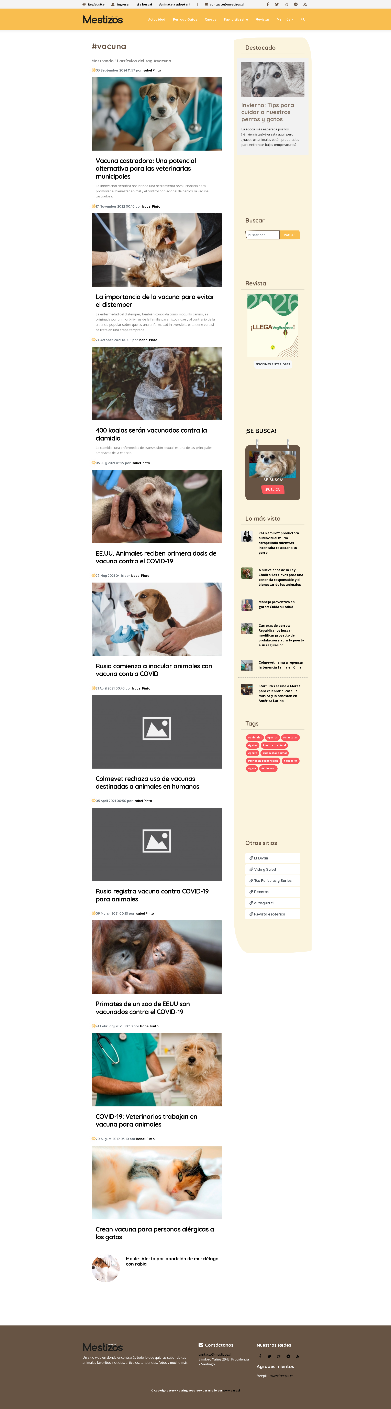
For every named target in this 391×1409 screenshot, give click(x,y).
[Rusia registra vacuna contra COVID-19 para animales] (157, 845)
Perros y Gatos (185, 19)
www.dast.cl (231, 1390)
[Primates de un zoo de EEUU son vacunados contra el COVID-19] (157, 957)
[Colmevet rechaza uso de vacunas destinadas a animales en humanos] (157, 732)
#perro (252, 753)
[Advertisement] (272, 183)
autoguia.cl (263, 903)
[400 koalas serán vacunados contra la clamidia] (157, 384)
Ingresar (123, 4)
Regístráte (95, 4)
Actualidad (156, 19)
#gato (252, 768)
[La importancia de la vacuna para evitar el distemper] (157, 250)
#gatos (252, 745)
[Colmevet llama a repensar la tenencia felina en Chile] (247, 665)
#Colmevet (268, 768)
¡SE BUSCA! (260, 430)
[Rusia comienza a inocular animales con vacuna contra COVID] (157, 620)
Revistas (262, 19)
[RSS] (305, 4)
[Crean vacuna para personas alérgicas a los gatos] (157, 1183)
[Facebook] (267, 4)
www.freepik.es (281, 1376)
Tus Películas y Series (272, 880)
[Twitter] (276, 4)
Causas (210, 19)
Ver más (284, 19)
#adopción (291, 760)
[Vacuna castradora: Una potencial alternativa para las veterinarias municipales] (157, 114)
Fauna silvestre (236, 19)
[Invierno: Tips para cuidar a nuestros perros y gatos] (272, 79)
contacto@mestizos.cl (227, 4)
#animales (255, 737)
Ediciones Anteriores (273, 364)
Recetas (261, 891)
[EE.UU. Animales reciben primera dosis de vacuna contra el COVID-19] (157, 507)
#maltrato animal (274, 745)
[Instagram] (286, 4)
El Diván (260, 858)
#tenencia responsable (263, 760)
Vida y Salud (264, 869)
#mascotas (290, 737)
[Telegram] (295, 4)
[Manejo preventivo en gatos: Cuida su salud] (247, 605)
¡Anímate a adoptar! (174, 4)
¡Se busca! (144, 4)
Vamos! (290, 235)
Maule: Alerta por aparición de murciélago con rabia (172, 1261)
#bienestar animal (274, 753)
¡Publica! (273, 490)
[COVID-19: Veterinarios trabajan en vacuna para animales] (157, 1070)
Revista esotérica (269, 914)
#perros (272, 737)
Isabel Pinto (152, 70)
